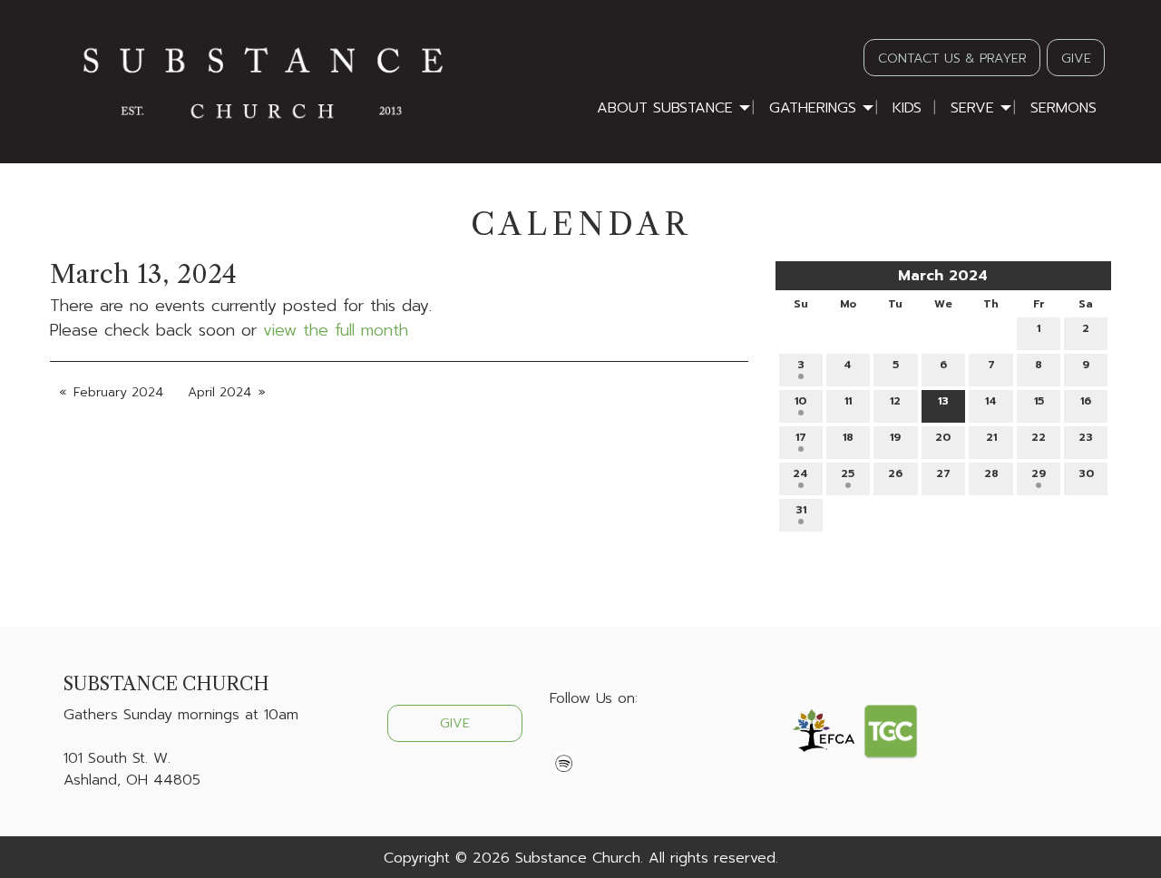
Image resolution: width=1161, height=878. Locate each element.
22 (1038, 437)
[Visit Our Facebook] (564, 741)
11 (848, 401)
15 (1039, 401)
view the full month (335, 330)
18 (848, 437)
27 (943, 473)
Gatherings (812, 108)
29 (1038, 473)
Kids (907, 108)
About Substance (665, 108)
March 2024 (943, 276)
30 (1086, 473)
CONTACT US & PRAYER (952, 58)
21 (991, 437)
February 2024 (118, 392)
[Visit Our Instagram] (622, 741)
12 (895, 401)
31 (800, 510)
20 (943, 437)
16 (1085, 401)
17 (800, 437)
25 (847, 473)
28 (991, 473)
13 (943, 401)
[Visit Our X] (593, 741)
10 (800, 401)
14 (991, 401)
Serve (972, 108)
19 (895, 437)
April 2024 (219, 392)
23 (1085, 437)
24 (800, 473)
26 (895, 473)
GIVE (1076, 58)
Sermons (1063, 108)
